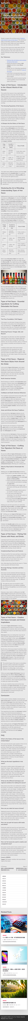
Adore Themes (9, 1018)
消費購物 (4, 887)
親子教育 (4, 883)
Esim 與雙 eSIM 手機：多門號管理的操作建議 (14, 937)
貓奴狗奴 (4, 880)
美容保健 (4, 890)
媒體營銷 (4, 876)
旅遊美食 (8, 857)
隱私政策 (4, 904)
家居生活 (4, 878)
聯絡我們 (4, 899)
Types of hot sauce (5, 861)
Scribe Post (5, 3)
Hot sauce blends (21, 859)
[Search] (26, 3)
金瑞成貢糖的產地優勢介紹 (9, 1003)
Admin (21, 23)
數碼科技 (4, 885)
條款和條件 (4, 901)
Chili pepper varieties (10, 859)
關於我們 (4, 897)
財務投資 (4, 894)
